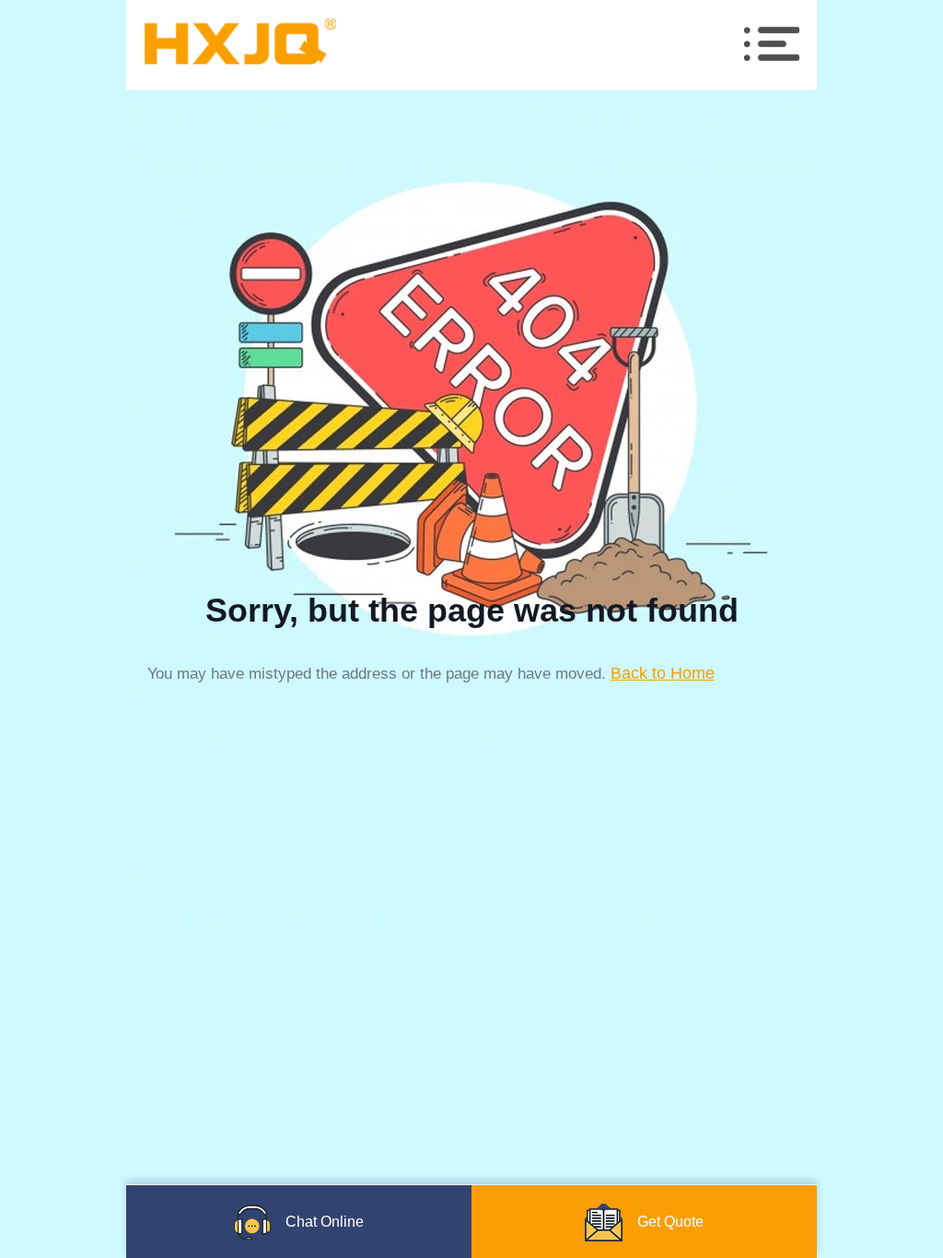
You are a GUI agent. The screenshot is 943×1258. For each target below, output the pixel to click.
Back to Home (663, 673)
